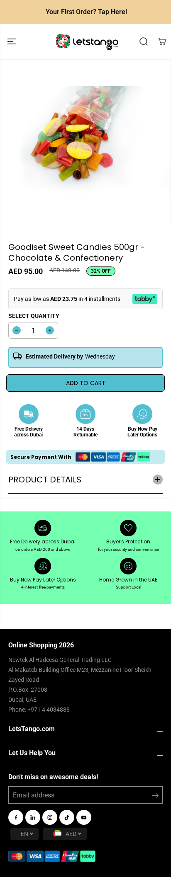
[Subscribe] (155, 797)
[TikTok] (66, 817)
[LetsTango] (87, 41)
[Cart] (162, 41)
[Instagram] (49, 817)
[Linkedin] (32, 817)
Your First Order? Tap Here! (86, 12)
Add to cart (85, 383)
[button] (12, 41)
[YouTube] (83, 817)
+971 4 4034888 (48, 709)
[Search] (143, 41)
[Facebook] (15, 817)
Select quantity (33, 316)
